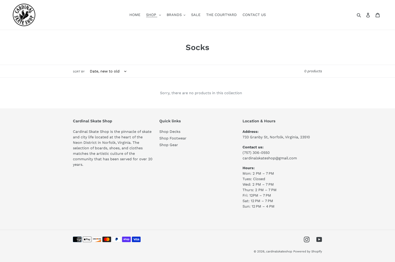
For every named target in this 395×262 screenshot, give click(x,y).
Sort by (79, 71)
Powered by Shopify (307, 251)
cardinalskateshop (279, 251)
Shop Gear (168, 145)
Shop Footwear (173, 138)
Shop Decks (169, 131)
